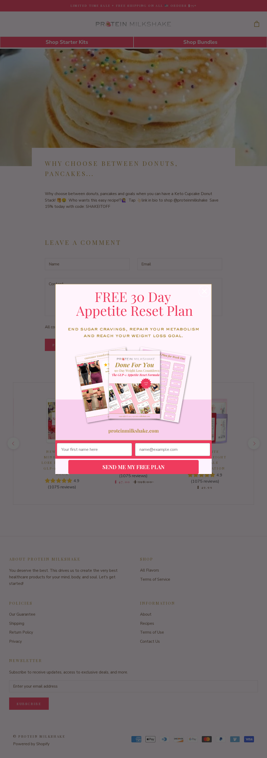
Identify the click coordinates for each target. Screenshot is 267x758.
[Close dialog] (204, 291)
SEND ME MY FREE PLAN (133, 466)
